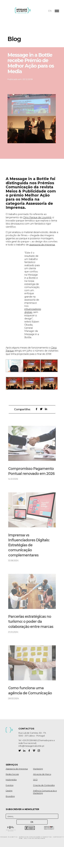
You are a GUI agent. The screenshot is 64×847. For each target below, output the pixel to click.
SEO (35, 780)
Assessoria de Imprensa (17, 769)
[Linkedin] (24, 750)
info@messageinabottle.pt (31, 746)
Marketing (38, 769)
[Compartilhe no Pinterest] (31, 409)
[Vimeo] (34, 750)
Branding (10, 796)
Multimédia (11, 780)
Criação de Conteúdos (44, 785)
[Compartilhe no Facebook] (36, 409)
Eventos (9, 785)
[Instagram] (39, 750)
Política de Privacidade (34, 838)
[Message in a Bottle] (28, 12)
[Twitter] (19, 750)
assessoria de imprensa (42, 244)
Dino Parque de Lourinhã (37, 217)
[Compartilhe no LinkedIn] (46, 409)
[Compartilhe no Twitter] (41, 409)
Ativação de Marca (42, 774)
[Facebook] (29, 750)
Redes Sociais (12, 774)
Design (9, 791)
